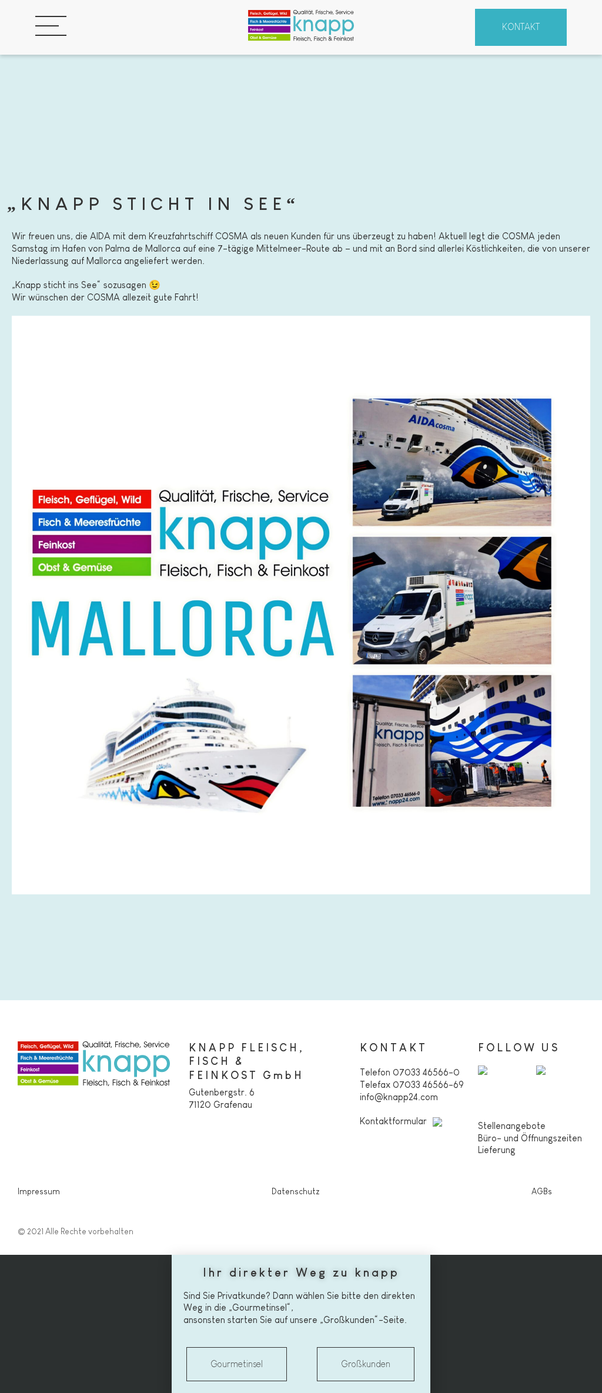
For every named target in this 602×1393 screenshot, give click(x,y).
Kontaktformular (393, 1121)
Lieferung (497, 1150)
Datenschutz (296, 1191)
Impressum (39, 1191)
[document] (301, 1324)
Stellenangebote (512, 1126)
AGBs (541, 1191)
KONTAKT (521, 27)
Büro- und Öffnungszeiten (530, 1138)
